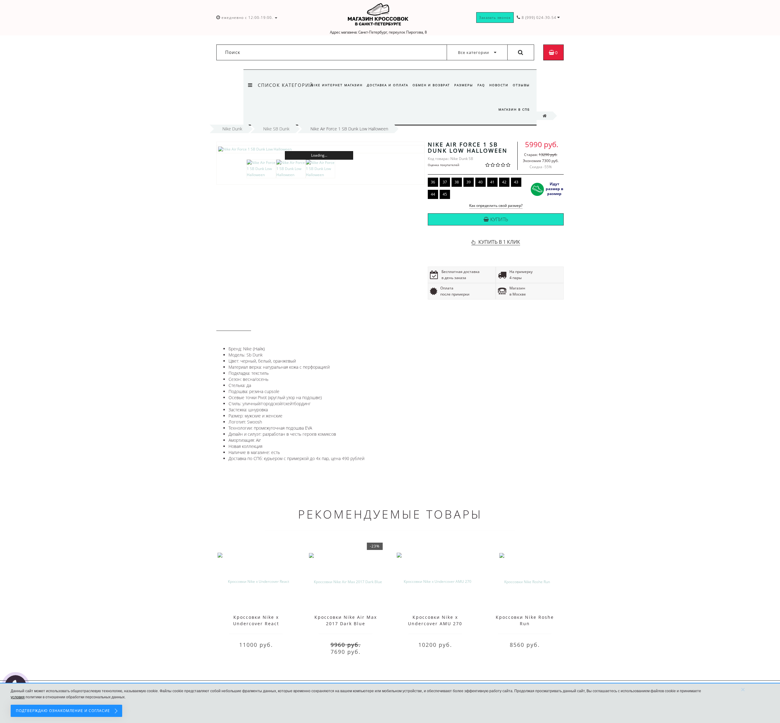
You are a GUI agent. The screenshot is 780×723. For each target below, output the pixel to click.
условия (18, 697)
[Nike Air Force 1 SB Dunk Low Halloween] (320, 149)
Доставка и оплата (387, 85)
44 (433, 194)
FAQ (481, 85)
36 (433, 182)
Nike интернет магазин (337, 85)
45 (445, 194)
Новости (499, 85)
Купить (499, 219)
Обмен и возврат (431, 85)
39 (468, 182)
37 (445, 182)
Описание (233, 325)
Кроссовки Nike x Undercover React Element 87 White (256, 623)
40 (480, 182)
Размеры (463, 85)
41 (492, 182)
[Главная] (545, 116)
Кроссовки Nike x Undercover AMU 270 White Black (435, 623)
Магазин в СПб (514, 109)
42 (504, 182)
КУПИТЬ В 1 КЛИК (499, 242)
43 (516, 182)
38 (457, 182)
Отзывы (521, 85)
